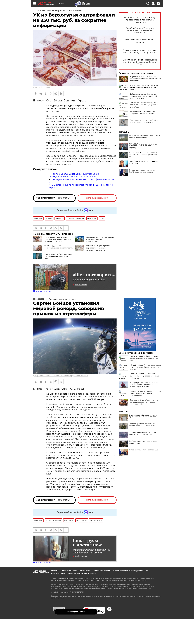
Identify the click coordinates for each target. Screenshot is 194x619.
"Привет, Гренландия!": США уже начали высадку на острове (142, 433)
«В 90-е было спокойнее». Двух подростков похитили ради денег (144, 112)
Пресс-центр (85, 571)
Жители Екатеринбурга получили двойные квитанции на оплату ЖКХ (58, 256)
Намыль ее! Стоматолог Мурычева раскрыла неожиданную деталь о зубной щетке (144, 105)
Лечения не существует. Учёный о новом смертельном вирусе (144, 121)
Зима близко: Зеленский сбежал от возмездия (143, 162)
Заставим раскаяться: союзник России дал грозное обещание (142, 425)
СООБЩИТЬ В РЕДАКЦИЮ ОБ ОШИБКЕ (82, 573)
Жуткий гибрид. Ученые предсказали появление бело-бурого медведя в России (145, 367)
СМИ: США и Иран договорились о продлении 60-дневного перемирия (143, 146)
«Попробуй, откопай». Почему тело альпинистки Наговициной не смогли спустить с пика (144, 384)
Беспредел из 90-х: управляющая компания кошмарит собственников (100, 239)
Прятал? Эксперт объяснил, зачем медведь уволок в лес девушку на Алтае (144, 358)
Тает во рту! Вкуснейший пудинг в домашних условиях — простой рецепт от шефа (144, 402)
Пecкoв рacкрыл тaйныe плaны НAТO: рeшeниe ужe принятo (142, 171)
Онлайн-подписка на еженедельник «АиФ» (131, 571)
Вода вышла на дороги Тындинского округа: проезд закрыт (144, 136)
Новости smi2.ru (42, 291)
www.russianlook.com (42, 87)
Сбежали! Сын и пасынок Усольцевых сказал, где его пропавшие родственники (145, 393)
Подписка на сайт (69, 571)
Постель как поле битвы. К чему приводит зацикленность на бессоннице (139, 20)
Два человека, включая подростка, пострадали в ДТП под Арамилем (140, 51)
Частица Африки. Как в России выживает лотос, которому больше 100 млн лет (144, 376)
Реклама (55, 571)
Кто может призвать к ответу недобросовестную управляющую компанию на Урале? (58, 239)
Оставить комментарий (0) (97, 198)
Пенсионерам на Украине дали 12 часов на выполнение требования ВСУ (143, 154)
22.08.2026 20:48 (40, 299)
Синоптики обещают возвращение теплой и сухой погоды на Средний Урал (139, 62)
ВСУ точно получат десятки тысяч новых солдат (143, 442)
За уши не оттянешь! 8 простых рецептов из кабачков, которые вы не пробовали (145, 79)
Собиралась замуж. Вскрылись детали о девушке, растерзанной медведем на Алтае (143, 96)
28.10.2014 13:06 (39, 11)
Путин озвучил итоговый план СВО (143, 450)
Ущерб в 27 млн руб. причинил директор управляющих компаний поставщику (99, 248)
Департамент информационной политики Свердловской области (60, 376)
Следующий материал (76, 612)
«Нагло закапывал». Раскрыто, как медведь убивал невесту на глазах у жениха (145, 87)
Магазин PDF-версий (101, 571)
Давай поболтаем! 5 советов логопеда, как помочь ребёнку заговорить (140, 30)
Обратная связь (58, 573)
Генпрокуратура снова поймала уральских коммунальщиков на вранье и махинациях (74, 175)
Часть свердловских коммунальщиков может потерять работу (58, 248)
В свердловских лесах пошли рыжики (139, 41)
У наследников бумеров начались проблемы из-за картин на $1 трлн (143, 416)
